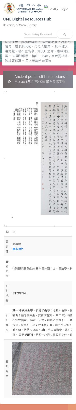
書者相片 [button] (18, 249)
